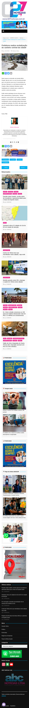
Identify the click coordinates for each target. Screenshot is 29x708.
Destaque (10, 191)
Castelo (5, 191)
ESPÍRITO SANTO (7, 193)
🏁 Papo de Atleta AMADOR (11, 471)
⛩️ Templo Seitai (8, 388)
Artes (5, 338)
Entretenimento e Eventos (18, 338)
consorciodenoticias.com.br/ (9, 138)
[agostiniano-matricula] (14, 24)
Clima (5, 222)
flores (20, 159)
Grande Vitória (6, 250)
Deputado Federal (12, 305)
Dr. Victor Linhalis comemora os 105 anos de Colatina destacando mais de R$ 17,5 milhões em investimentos (14, 313)
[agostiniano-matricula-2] (14, 372)
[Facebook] (14, 142)
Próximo (23, 167)
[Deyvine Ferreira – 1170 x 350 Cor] (14, 152)
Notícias (14, 50)
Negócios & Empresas (7, 635)
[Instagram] (12, 142)
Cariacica (6, 159)
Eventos (20, 307)
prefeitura (6, 162)
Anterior (6, 167)
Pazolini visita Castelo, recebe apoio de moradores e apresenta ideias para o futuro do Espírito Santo (14, 198)
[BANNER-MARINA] (14, 564)
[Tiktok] (16, 142)
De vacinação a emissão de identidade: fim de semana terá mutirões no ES (13, 602)
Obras (17, 50)
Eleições (16, 191)
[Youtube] (10, 142)
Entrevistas (4, 632)
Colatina (5, 305)
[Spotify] (18, 142)
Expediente (12, 705)
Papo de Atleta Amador (7, 639)
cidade (13, 159)
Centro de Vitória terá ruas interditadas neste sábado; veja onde (14, 609)
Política (19, 193)
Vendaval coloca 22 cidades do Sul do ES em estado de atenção (14, 595)
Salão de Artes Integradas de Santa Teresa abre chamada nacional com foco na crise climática (13, 344)
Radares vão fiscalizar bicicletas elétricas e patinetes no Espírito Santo (14, 616)
